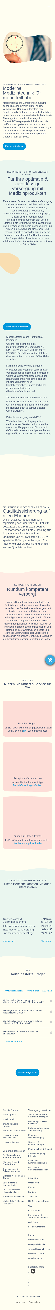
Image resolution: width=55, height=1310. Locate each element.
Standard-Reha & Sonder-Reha (11, 1163)
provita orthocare (11, 1142)
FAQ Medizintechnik (14, 991)
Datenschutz (34, 1302)
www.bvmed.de (35, 1258)
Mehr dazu (8, 941)
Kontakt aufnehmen (14, 146)
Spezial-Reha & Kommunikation (10, 1184)
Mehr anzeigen (13, 1041)
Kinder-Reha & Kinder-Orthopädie (13, 1202)
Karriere (32, 1192)
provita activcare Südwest (15, 1131)
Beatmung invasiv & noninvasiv (37, 1122)
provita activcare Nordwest (10, 1125)
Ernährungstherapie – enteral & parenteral (13, 1156)
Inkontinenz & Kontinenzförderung (37, 1162)
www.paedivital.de (36, 1244)
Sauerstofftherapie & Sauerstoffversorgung (38, 1115)
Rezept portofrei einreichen (27, 778)
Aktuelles (32, 1197)
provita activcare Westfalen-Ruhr (10, 1136)
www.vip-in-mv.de (36, 1253)
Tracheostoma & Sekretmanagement (12, 1170)
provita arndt (9, 1119)
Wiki (30, 1206)
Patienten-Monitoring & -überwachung (39, 1129)
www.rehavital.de (36, 1240)
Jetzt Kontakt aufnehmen (16, 326)
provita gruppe (9, 1114)
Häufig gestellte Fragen (39, 1201)
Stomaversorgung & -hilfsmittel (38, 1155)
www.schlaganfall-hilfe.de (40, 1249)
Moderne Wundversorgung (36, 1136)
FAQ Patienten (33, 991)
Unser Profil (33, 1183)
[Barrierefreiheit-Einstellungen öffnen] (50, 660)
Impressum (20, 1302)
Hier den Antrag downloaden (27, 843)
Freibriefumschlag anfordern (27, 785)
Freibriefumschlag (36, 1227)
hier (25, 731)
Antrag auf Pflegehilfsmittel (28, 836)
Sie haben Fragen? (27, 723)
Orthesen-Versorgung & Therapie (14, 1177)
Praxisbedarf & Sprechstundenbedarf (38, 1168)
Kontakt (31, 1187)
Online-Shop (34, 1210)
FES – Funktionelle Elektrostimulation (11, 1191)
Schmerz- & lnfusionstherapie (36, 1143)
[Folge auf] (33, 1271)
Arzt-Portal (33, 1222)
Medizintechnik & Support (40, 1149)
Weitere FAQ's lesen (27, 1072)
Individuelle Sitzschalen (13, 1197)
